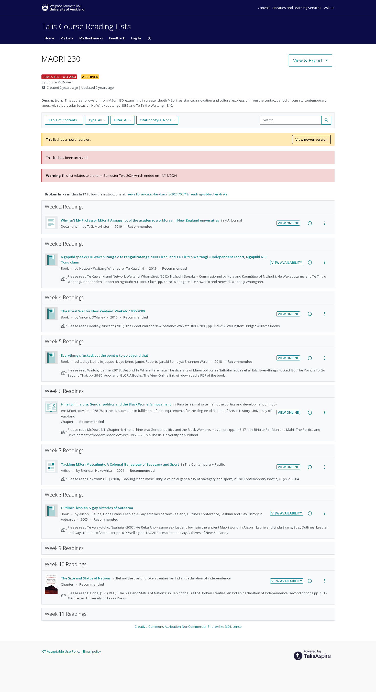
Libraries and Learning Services (297, 7)
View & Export (308, 60)
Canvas (264, 7)
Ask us (329, 7)
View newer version (311, 139)
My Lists (66, 38)
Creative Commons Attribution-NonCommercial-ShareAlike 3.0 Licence (188, 626)
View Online (288, 223)
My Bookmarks (91, 38)
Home (49, 38)
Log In (136, 38)
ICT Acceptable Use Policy (61, 651)
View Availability (286, 262)
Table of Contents (62, 120)
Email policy (92, 651)
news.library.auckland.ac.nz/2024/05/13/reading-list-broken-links (177, 194)
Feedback (117, 38)
